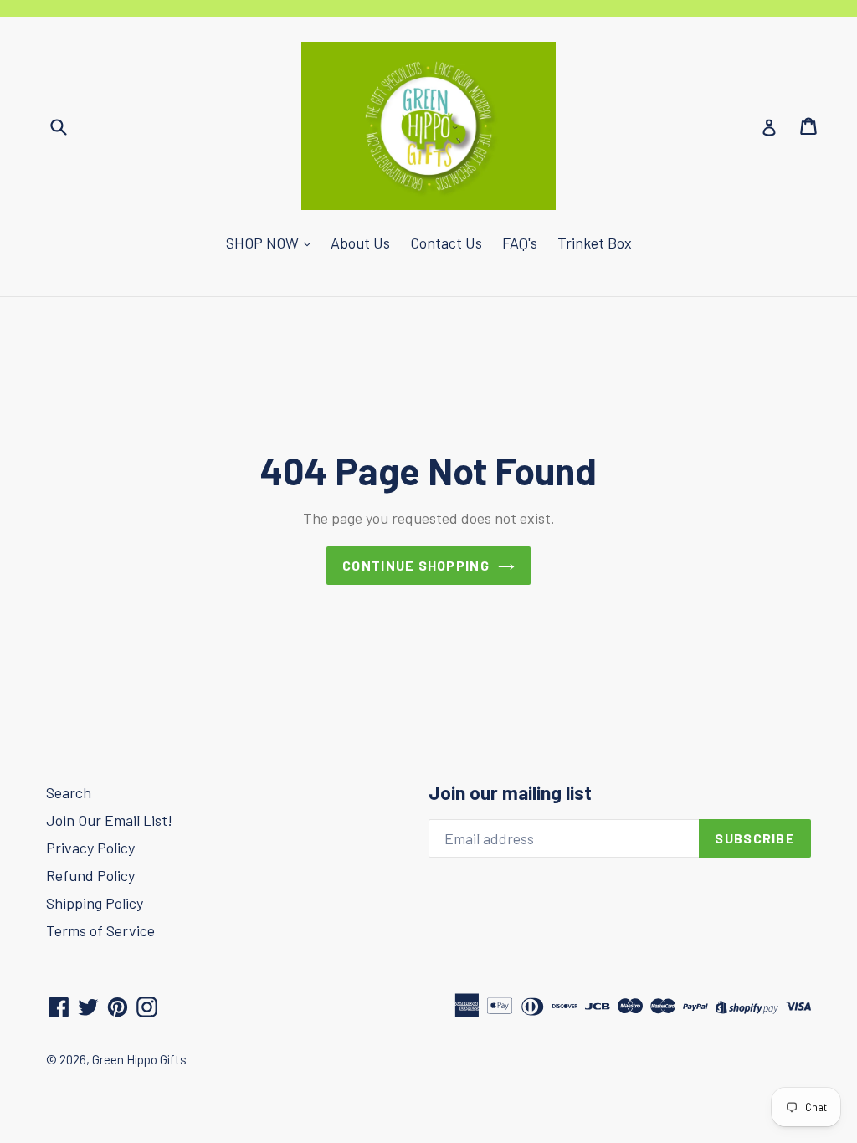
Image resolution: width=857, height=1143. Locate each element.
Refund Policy (90, 875)
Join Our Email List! (109, 820)
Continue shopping (416, 565)
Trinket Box (594, 242)
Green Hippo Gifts (139, 1059)
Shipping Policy (94, 903)
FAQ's (519, 242)
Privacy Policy (90, 847)
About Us (360, 242)
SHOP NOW (264, 242)
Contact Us (446, 242)
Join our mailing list (510, 793)
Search (68, 792)
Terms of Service (100, 930)
